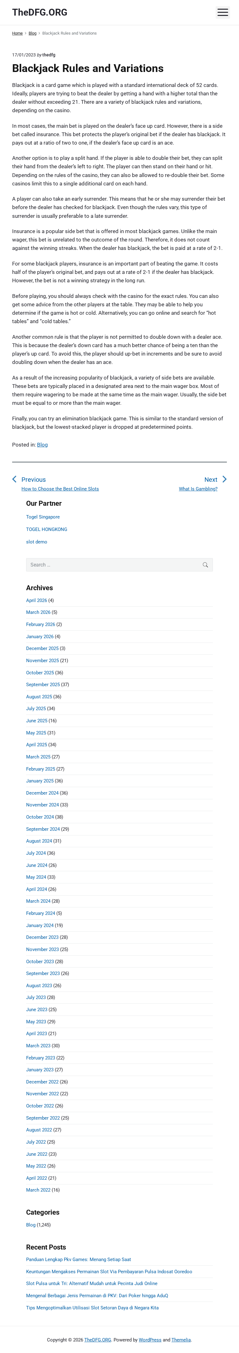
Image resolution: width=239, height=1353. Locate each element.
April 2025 (36, 745)
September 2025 (43, 684)
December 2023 (42, 937)
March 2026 (38, 612)
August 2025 (39, 697)
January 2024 (40, 925)
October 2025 (40, 673)
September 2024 (43, 829)
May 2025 (36, 733)
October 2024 (40, 817)
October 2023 (40, 961)
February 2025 (40, 769)
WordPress (150, 1340)
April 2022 (36, 1178)
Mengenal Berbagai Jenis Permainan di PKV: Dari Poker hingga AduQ (97, 1295)
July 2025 (36, 708)
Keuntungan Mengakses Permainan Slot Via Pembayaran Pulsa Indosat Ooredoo (109, 1271)
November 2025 (42, 660)
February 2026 (40, 624)
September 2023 (43, 973)
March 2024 (38, 901)
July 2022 (36, 1142)
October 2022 (40, 1106)
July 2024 (36, 853)
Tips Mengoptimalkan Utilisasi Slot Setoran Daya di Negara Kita (92, 1308)
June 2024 (36, 865)
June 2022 (36, 1154)
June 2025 (36, 721)
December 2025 (42, 648)
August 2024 (39, 841)
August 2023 (39, 985)
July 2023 (36, 997)
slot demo (36, 542)
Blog (42, 445)
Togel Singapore (43, 517)
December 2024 (42, 793)
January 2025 (40, 781)
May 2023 (36, 1022)
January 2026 (40, 636)
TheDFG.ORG (97, 1340)
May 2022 (36, 1166)
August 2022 (39, 1130)
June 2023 (36, 1009)
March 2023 (38, 1046)
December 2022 (42, 1082)
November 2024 (42, 805)
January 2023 (40, 1070)
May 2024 (36, 877)
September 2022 (43, 1118)
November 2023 (42, 949)
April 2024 (36, 889)
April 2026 (36, 600)
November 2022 (42, 1094)
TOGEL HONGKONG (46, 529)
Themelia (181, 1340)
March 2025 (38, 757)
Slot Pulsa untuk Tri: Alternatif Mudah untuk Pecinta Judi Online (91, 1283)
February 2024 (40, 913)
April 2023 (36, 1033)
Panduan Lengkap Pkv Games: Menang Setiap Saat (78, 1259)
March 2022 (38, 1190)
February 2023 (40, 1058)
